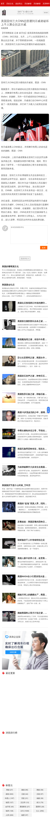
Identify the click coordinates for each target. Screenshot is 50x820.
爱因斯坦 (25, 806)
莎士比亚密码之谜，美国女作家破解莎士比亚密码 (33, 357)
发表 (44, 247)
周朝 (9, 790)
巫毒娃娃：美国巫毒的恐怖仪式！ (33, 521)
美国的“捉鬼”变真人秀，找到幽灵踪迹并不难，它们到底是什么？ (33, 503)
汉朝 (40, 794)
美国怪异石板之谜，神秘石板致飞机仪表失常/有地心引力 (33, 394)
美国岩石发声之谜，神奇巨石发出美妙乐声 (33, 375)
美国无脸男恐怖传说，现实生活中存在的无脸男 (33, 448)
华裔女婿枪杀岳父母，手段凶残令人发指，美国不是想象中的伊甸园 (33, 430)
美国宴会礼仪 (8, 284)
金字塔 (9, 806)
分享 (48, 410)
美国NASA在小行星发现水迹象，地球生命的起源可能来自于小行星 (33, 576)
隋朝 (40, 790)
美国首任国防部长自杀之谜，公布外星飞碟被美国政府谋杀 (33, 321)
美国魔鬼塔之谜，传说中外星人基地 (33, 339)
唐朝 (9, 794)
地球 (9, 811)
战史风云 (18, 3)
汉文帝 (25, 802)
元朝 (24, 794)
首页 (2, 3)
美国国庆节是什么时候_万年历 (16, 485)
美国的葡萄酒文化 (10, 266)
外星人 (9, 798)
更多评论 (24, 258)
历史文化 (9, 3)
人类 (9, 815)
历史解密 (28, 3)
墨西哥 (40, 806)
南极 (40, 798)
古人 (40, 811)
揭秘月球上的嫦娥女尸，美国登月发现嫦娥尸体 (33, 594)
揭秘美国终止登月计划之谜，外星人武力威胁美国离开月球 (33, 612)
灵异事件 (46, 3)
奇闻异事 (4, 28)
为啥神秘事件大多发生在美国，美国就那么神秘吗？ (33, 466)
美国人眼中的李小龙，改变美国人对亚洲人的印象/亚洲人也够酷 (33, 558)
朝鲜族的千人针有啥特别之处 (31, 539)
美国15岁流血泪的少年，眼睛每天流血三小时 (33, 412)
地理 (9, 802)
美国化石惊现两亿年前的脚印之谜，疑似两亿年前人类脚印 (33, 302)
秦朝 (24, 790)
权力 (40, 802)
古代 (24, 811)
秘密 (24, 815)
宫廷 (24, 798)
